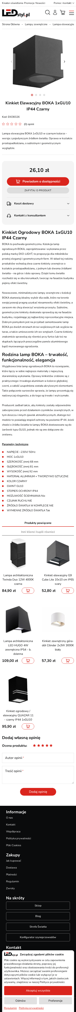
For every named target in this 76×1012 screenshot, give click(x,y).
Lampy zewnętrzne (36, 24)
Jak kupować (13, 861)
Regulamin (12, 881)
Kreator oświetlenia (12, 3)
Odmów (20, 1001)
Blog (38, 916)
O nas (9, 818)
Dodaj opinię (38, 792)
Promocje (29, 3)
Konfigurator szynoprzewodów (38, 937)
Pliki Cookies (13, 845)
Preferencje (55, 1001)
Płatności (11, 874)
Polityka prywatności (18, 838)
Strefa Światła (38, 927)
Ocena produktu (14, 745)
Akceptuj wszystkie (38, 991)
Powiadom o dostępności (41, 181)
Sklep (38, 905)
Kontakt (10, 824)
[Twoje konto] (55, 12)
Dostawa (11, 868)
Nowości (40, 3)
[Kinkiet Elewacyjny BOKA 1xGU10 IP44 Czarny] (38, 61)
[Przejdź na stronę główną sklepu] (16, 13)
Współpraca (13, 831)
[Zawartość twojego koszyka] (62, 12)
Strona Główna (11, 24)
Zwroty (10, 888)
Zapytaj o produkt (38, 190)
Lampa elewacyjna (64, 24)
